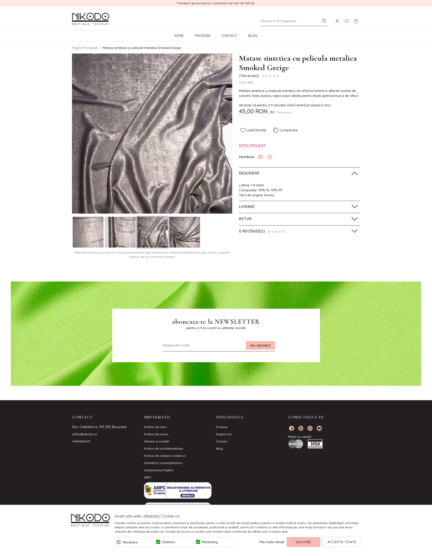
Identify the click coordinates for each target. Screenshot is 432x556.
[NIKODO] (90, 19)
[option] (152, 134)
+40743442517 (81, 441)
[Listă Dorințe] (347, 21)
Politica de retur (155, 427)
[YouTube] (319, 428)
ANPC (147, 477)
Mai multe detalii (271, 542)
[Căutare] (324, 21)
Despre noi (224, 434)
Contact (229, 36)
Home (179, 36)
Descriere (249, 173)
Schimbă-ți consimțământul (163, 463)
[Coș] (356, 21)
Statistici (168, 542)
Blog (253, 36)
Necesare (130, 542)
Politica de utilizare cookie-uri (165, 456)
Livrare (247, 206)
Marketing (210, 542)
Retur (245, 219)
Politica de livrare (156, 434)
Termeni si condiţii (156, 441)
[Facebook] (260, 157)
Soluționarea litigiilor (159, 470)
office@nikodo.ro (84, 434)
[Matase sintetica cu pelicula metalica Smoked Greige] (88, 232)
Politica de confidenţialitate (163, 448)
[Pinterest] (269, 157)
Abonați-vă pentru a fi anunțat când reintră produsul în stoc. (285, 105)
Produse (203, 36)
